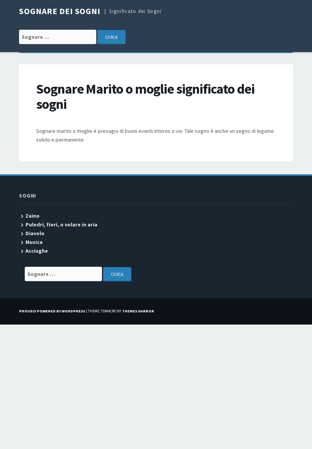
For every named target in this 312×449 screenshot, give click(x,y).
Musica (34, 242)
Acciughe (36, 250)
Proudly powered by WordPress (52, 311)
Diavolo (35, 233)
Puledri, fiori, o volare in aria (61, 224)
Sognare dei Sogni (59, 11)
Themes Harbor (138, 311)
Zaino (32, 215)
